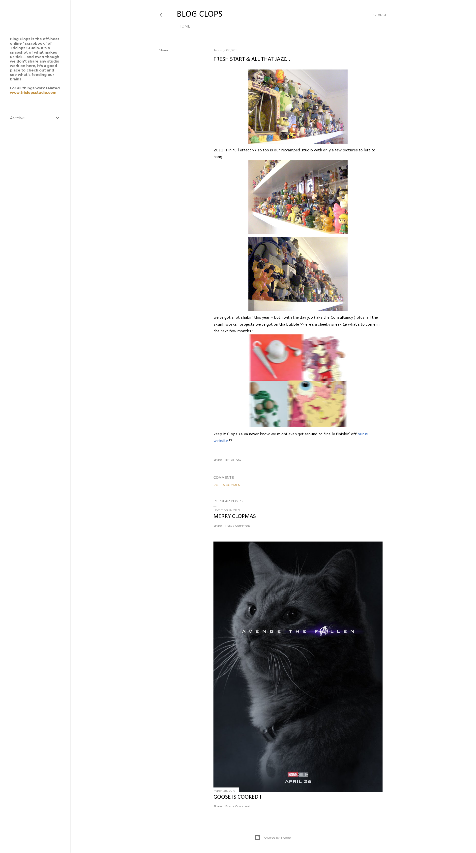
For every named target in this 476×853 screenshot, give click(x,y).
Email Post (233, 459)
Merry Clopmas (234, 516)
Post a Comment (227, 485)
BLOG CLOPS (199, 14)
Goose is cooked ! (237, 797)
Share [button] (163, 50)
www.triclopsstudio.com (33, 92)
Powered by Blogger (277, 837)
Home (184, 26)
